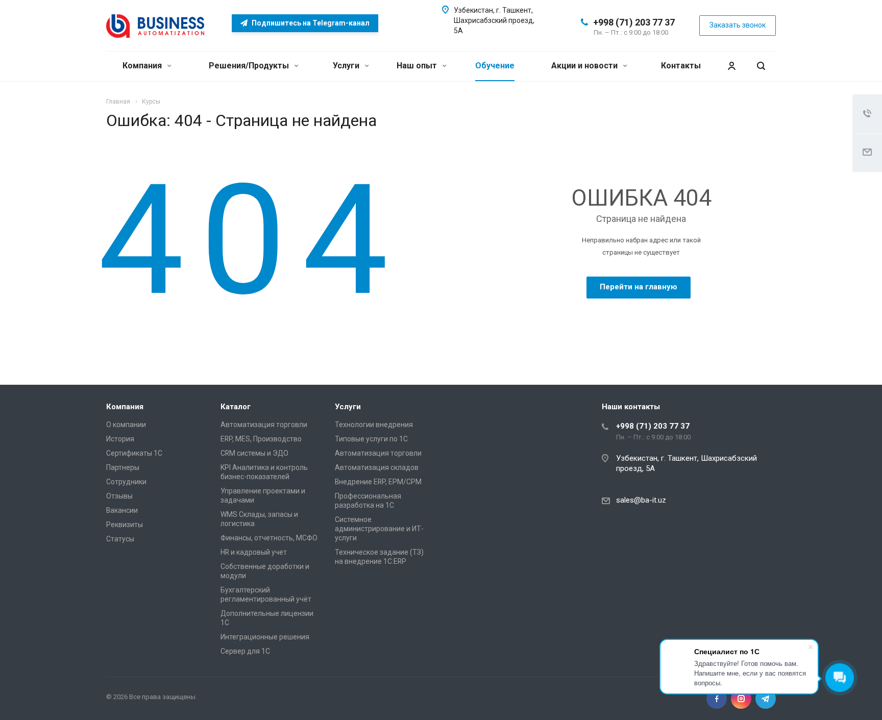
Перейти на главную (638, 286)
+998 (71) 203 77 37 (634, 22)
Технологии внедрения (374, 424)
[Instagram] (741, 698)
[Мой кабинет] (731, 66)
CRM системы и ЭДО (254, 453)
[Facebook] (716, 698)
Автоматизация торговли (263, 424)
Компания (143, 65)
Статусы (120, 539)
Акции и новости (585, 65)
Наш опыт (418, 65)
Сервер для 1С (245, 651)
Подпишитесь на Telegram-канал (310, 23)
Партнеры (122, 467)
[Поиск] (761, 66)
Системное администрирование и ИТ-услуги (379, 528)
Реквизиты (124, 524)
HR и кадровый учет (253, 552)
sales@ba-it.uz (641, 500)
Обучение (494, 65)
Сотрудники (126, 482)
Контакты (681, 65)
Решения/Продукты (250, 65)
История (120, 439)
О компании (126, 424)
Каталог (235, 406)
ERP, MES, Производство (261, 439)
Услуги (347, 65)
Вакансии (122, 510)
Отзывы (119, 496)
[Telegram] (765, 698)
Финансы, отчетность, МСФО (268, 538)
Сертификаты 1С (134, 453)
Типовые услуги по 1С (371, 439)
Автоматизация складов (377, 467)
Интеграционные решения (264, 637)
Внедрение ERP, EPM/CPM (378, 482)
